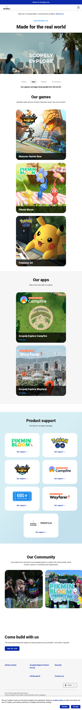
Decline (64, 707)
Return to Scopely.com (41, 2)
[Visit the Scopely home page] (6, 7)
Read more (60, 14)
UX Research (35, 676)
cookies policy (58, 700)
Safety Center (10, 665)
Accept (75, 707)
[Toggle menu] (78, 7)
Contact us (59, 676)
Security (58, 665)
